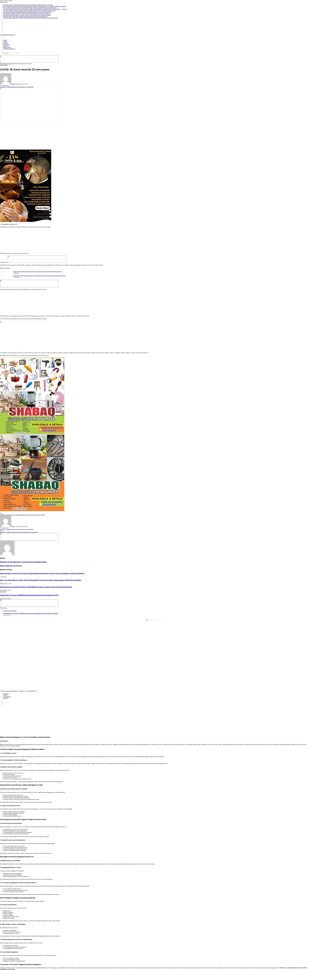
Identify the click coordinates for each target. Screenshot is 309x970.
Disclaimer (6, 693)
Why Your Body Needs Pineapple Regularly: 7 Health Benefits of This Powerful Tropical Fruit (27, 12)
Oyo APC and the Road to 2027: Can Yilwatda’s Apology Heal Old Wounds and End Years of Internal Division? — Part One (35, 9)
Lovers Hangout (9, 49)
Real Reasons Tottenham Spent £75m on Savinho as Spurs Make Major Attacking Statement (26, 13)
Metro (5, 43)
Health (5, 46)
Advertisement (7, 696)
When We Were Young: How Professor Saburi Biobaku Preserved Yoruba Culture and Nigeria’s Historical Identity (42, 573)
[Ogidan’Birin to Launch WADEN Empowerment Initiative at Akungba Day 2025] (3, 591)
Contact (5, 695)
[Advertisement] (48, 138)
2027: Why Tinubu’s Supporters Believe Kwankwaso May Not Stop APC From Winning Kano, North (29, 10)
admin (13, 84)
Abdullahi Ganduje (5, 515)
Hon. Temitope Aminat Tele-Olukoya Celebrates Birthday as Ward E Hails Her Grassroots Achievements (30, 7)
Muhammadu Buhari (21, 515)
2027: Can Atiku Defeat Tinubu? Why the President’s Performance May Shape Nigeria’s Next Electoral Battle (40, 580)
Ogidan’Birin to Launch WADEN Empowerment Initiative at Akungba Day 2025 (29, 595)
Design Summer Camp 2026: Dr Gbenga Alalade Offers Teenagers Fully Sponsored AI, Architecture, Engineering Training (34, 6)
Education (7, 47)
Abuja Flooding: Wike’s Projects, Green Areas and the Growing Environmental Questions (37, 271)
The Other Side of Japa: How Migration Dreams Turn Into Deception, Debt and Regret (25, 16)
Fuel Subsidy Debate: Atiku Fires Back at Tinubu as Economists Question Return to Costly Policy (28, 5)
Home (5, 40)
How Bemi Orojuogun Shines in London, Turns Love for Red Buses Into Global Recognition (27, 15)
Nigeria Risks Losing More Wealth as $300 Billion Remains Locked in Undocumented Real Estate (36, 587)
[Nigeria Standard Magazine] (7, 34)
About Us (5, 698)
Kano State (13, 515)
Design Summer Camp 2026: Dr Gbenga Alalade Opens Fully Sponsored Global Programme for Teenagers (30, 18)
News (5, 41)
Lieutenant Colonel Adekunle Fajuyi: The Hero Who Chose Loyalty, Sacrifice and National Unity (39, 275)
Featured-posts (7, 63)
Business (6, 44)
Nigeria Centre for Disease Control (36, 515)
